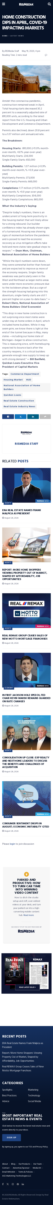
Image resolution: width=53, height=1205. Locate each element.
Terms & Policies (25, 1172)
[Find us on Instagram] (13, 1184)
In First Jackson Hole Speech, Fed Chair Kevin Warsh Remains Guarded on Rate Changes (26, 698)
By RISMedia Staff (10, 51)
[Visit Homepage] (26, 4)
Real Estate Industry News (19, 407)
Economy (9, 688)
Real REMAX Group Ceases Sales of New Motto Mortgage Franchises (24, 637)
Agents (8, 503)
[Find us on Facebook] (3, 1184)
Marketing (33, 1090)
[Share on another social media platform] (45, 416)
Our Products (24, 1164)
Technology (34, 1096)
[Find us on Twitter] (7, 1184)
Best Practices (9, 1096)
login (12, 844)
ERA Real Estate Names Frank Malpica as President (21, 512)
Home (5, 36)
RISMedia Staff (26, 443)
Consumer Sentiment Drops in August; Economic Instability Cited (25, 825)
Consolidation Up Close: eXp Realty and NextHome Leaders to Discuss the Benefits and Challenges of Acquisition (25, 762)
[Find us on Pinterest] (18, 1184)
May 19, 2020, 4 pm (31, 51)
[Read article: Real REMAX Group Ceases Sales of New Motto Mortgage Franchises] (26, 610)
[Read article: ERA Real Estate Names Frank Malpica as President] (26, 485)
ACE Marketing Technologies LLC (16, 1176)
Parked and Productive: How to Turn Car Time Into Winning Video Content (26, 886)
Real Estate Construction (19, 401)
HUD (28, 380)
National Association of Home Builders (22, 387)
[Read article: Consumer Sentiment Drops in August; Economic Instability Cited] (26, 798)
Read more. (29, 915)
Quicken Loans (12, 395)
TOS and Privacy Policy (38, 1146)
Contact (6, 1168)
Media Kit (37, 1168)
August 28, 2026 (11, 518)
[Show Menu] (3, 4)
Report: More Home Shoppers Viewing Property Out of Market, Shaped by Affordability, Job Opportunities (24, 575)
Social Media (34, 1101)
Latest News (17, 36)
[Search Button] (49, 4)
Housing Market (13, 380)
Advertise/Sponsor (21, 1168)
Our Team (37, 1164)
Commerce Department (25, 374)
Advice (5, 1101)
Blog (13, 1164)
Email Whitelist (8, 1172)
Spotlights (7, 1090)
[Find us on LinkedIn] (23, 1184)
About (5, 1164)
